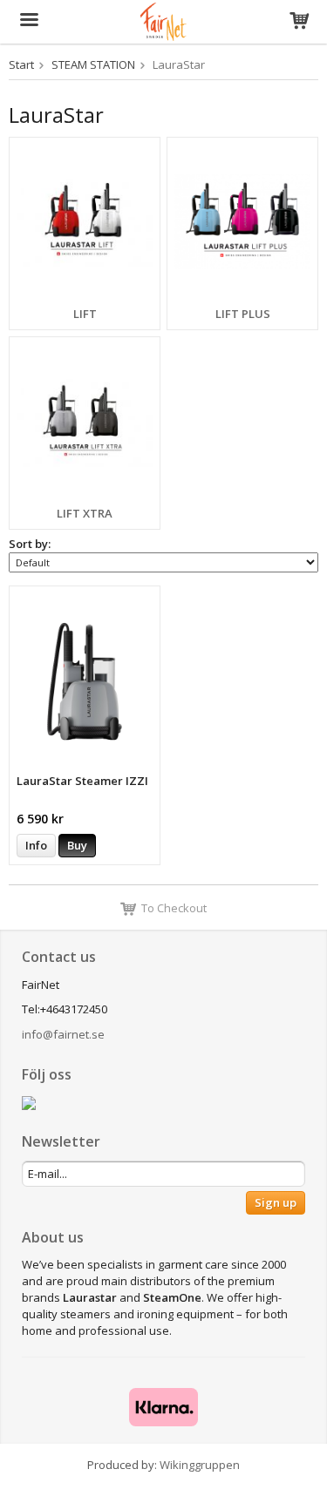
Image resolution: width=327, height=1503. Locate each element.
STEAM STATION (93, 64)
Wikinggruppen (200, 1465)
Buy (77, 845)
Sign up (275, 1202)
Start (21, 64)
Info (36, 845)
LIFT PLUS (242, 314)
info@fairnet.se (63, 1034)
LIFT (85, 314)
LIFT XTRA (84, 513)
